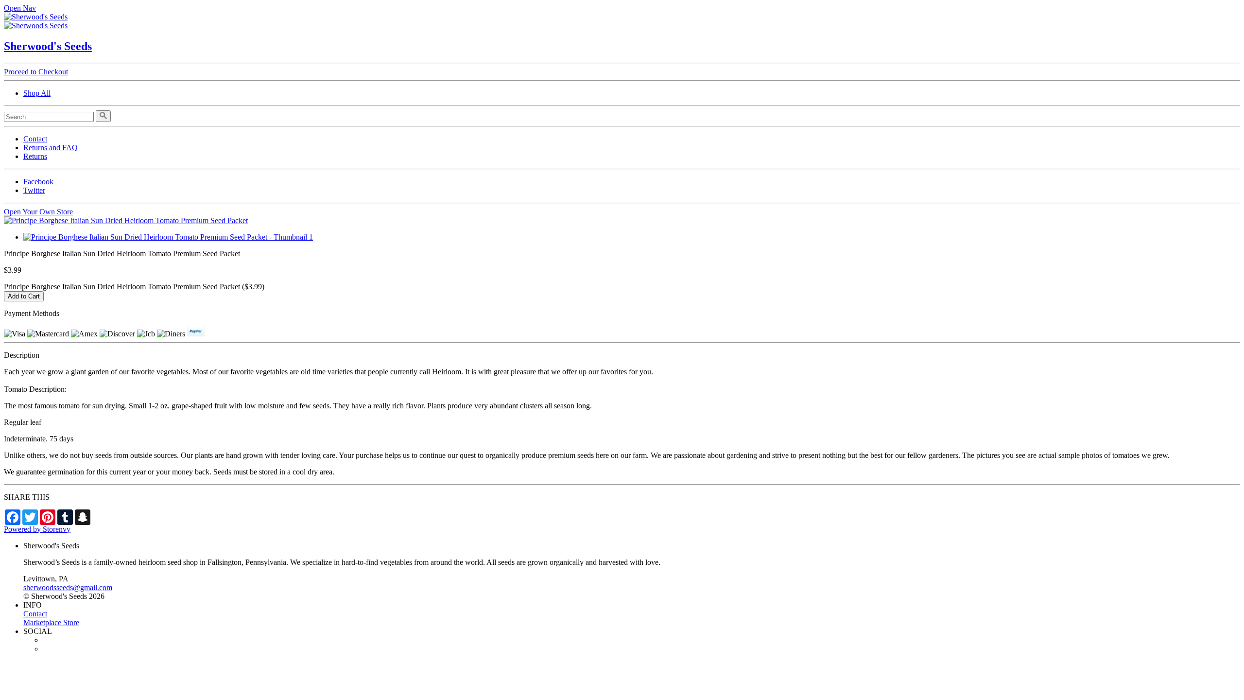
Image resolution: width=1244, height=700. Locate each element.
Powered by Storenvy (37, 529)
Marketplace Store (51, 622)
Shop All (37, 93)
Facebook (38, 181)
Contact (35, 139)
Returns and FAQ (50, 147)
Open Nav (20, 8)
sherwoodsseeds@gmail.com (67, 587)
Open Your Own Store (38, 212)
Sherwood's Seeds (48, 46)
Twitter (34, 190)
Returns (35, 156)
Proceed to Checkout (36, 72)
